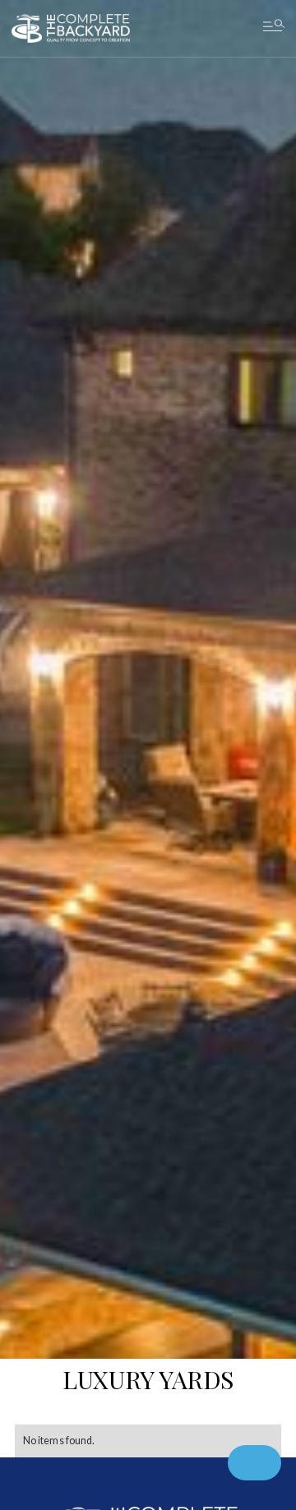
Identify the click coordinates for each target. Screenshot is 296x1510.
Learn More (148, 757)
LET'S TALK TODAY (148, 699)
